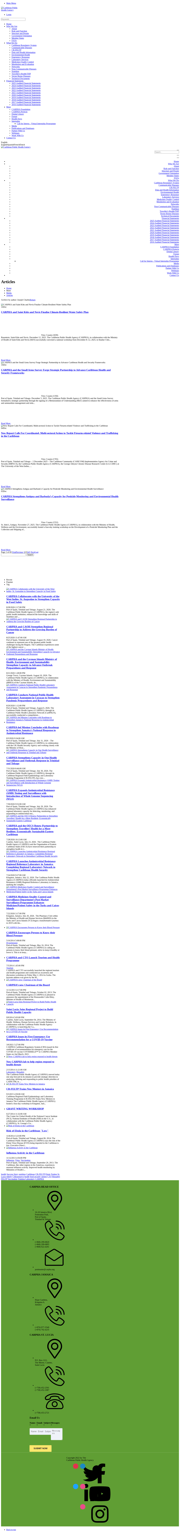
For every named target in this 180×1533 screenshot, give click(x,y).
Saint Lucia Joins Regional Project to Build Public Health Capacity (29, 1011)
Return (32, 300)
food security (35, 1176)
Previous (19, 552)
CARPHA (39, 1179)
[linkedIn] (75, 1486)
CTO (49, 1176)
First (14, 552)
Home (8, 288)
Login (8, 14)
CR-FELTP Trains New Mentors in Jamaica (30, 1089)
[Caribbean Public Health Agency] (11, 10)
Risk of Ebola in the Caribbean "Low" (27, 1130)
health (3, 1174)
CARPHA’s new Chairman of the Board (28, 985)
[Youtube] (82, 1486)
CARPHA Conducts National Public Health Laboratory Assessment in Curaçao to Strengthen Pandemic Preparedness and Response (33, 697)
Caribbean (30, 1174)
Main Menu (11, 3)
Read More (6, 360)
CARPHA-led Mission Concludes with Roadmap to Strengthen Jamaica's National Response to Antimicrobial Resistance (32, 730)
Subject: (47, 1423)
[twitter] (75, 1466)
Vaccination (25, 1160)
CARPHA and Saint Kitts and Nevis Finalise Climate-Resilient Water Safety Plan (45, 312)
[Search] (178, 150)
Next (33, 552)
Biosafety (20, 1072)
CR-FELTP (40, 1174)
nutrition (22, 1174)
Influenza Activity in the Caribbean (25, 1152)
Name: (33, 1423)
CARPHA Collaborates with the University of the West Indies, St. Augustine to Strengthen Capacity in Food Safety (33, 599)
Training (21, 1179)
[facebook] (82, 1466)
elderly (9, 1176)
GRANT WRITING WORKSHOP (25, 1108)
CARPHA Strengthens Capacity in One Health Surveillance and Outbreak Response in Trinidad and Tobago (32, 760)
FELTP (4, 1179)
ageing (44, 1176)
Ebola (47, 1174)
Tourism (9, 968)
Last (36, 552)
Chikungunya (18, 1176)
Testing (54, 1174)
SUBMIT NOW (40, 1448)
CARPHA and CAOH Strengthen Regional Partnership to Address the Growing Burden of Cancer (31, 629)
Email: (40, 1423)
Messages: (55, 1423)
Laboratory (10, 1072)
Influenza (10, 1160)
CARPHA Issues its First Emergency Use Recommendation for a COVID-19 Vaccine (29, 1038)
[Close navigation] (178, 157)
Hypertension (12, 943)
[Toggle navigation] (178, 155)
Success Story (12, 1174)
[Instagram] (82, 1506)
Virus (17, 1160)
